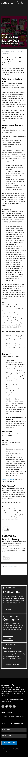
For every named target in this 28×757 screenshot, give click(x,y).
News (12, 51)
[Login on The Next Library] (22, 2)
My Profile (22, 716)
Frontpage (4, 716)
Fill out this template (8, 479)
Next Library (5, 51)
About (9, 716)
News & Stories (15, 716)
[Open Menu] (26, 3)
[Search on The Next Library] (18, 2)
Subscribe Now (9, 743)
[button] (4, 558)
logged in (11, 566)
